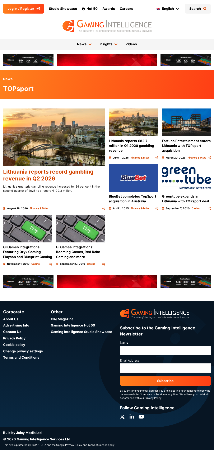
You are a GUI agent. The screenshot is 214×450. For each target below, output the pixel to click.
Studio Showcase (63, 9)
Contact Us (12, 332)
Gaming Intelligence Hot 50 (73, 325)
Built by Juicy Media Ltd (22, 433)
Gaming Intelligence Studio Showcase (81, 332)
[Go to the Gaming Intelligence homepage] (106, 26)
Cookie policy (14, 345)
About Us (10, 319)
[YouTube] (141, 416)
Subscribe (165, 381)
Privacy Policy (14, 338)
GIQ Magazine (62, 319)
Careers (126, 9)
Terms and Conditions (21, 357)
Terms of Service (97, 445)
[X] (122, 416)
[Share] (103, 208)
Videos (131, 44)
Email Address (129, 360)
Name (124, 342)
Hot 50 (92, 9)
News (8, 79)
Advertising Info (16, 325)
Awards (108, 9)
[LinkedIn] (132, 416)
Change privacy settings (23, 351)
